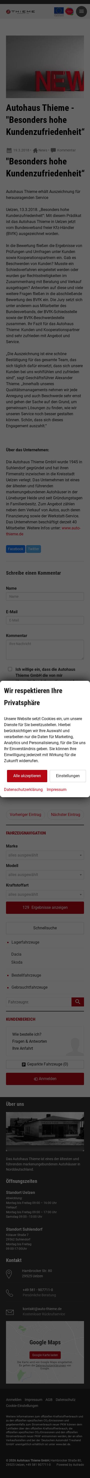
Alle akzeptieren (27, 775)
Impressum (56, 789)
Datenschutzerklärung (23, 789)
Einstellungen (68, 775)
